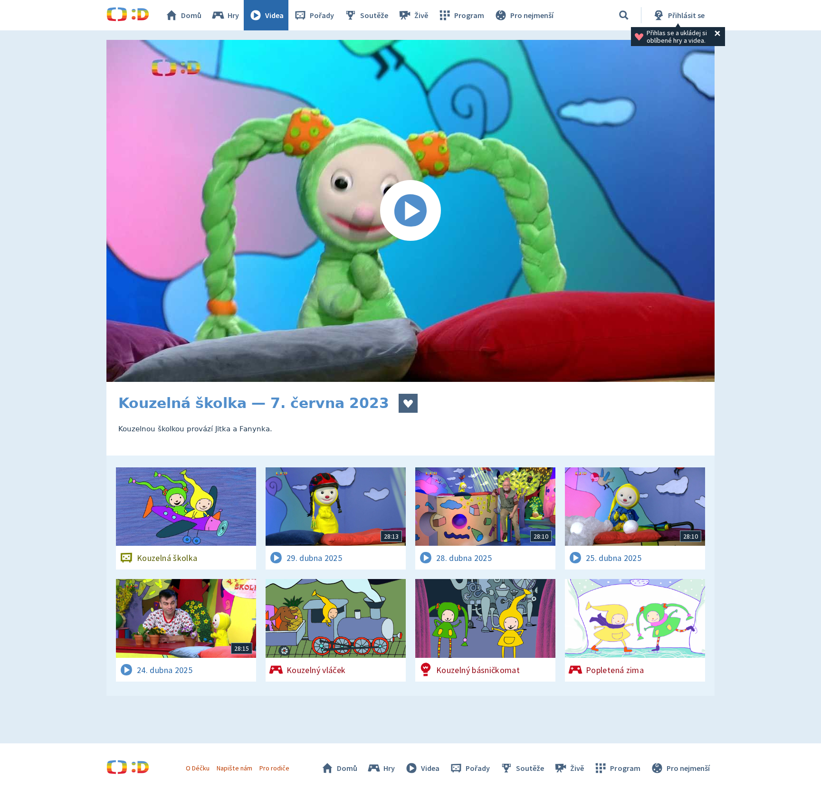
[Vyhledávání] (624, 15)
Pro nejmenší (532, 15)
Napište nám (234, 768)
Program (469, 15)
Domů (191, 15)
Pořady (322, 15)
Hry (233, 15)
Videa (274, 15)
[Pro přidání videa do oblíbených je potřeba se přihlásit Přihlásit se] (408, 403)
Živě (421, 15)
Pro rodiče (274, 768)
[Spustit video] (410, 211)
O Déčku (198, 768)
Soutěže (374, 15)
